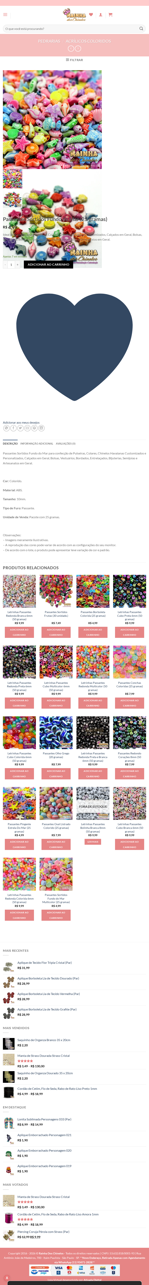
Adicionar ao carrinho (48, 264)
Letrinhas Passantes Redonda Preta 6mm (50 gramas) (19, 686)
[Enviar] (141, 28)
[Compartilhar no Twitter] (20, 428)
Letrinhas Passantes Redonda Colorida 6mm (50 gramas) (19, 898)
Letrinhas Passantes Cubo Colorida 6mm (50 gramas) (19, 757)
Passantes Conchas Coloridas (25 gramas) (129, 684)
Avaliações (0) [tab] (65, 443)
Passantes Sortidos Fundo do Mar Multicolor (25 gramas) (56, 898)
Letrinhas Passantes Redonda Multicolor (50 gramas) (93, 686)
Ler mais (92, 841)
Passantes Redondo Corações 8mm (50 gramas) (129, 757)
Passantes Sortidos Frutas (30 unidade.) (56, 613)
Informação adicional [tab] (36, 443)
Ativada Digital (92, 1280)
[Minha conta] (101, 14)
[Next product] (71, 49)
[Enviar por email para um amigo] (27, 428)
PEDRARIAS (49, 41)
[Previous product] (78, 49)
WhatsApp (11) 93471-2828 (75, 1262)
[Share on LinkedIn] (41, 428)
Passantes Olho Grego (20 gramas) (56, 755)
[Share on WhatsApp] (6, 428)
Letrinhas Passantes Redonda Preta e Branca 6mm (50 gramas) (92, 757)
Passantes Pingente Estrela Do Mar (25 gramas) (19, 827)
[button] (5, 14)
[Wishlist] (91, 14)
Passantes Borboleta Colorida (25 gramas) (93, 613)
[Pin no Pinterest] (34, 428)
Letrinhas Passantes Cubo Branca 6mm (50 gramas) (129, 827)
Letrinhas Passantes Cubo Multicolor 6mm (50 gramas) (56, 686)
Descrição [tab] (10, 443)
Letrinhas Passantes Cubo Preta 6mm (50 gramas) (129, 615)
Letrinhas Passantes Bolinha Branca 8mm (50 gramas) (93, 827)
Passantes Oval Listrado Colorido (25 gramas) (56, 825)
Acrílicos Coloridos (88, 41)
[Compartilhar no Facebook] (13, 428)
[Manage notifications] (7, 1278)
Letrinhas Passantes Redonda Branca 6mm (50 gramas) (19, 615)
